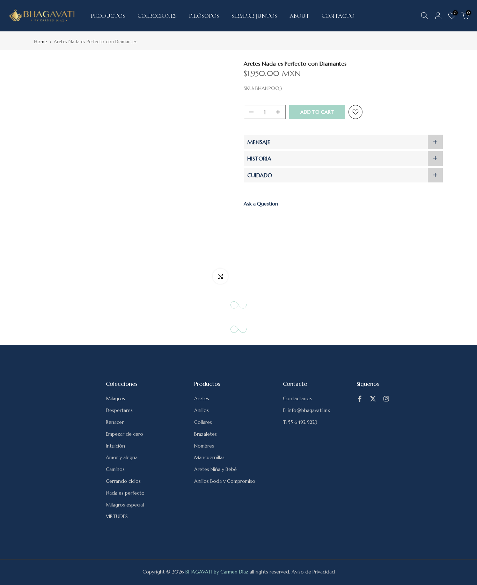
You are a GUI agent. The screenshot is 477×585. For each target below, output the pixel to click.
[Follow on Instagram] (386, 399)
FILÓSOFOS (204, 16)
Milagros (115, 398)
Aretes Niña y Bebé (215, 469)
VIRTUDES (117, 516)
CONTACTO (338, 16)
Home (40, 41)
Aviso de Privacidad (313, 572)
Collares (203, 422)
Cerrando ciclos (123, 481)
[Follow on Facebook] (360, 399)
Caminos (115, 469)
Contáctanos (297, 398)
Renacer (115, 422)
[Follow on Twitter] (373, 399)
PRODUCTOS (108, 16)
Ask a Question (261, 204)
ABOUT (299, 16)
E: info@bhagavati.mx (306, 410)
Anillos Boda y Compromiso (224, 481)
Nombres (204, 446)
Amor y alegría (122, 457)
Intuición (115, 446)
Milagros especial (125, 505)
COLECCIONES (157, 16)
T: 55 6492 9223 (300, 422)
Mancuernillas (209, 457)
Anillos (201, 410)
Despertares (119, 410)
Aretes (201, 398)
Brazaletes (205, 434)
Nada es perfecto (125, 493)
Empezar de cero (124, 434)
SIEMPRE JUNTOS (254, 16)
